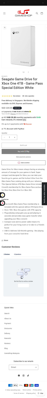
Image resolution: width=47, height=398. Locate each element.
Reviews (7, 343)
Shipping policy (31, 393)
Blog (6, 348)
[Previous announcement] (4, 2)
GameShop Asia (15, 390)
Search (7, 313)
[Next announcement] (43, 2)
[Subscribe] (35, 367)
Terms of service (19, 393)
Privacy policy (37, 390)
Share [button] (6, 240)
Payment (7, 323)
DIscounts (8, 328)
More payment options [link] (23, 157)
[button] (4, 13)
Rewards (7, 338)
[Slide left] (18, 72)
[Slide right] (28, 72)
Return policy (27, 390)
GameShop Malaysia (11, 353)
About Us (7, 318)
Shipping (13, 113)
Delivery (7, 333)
